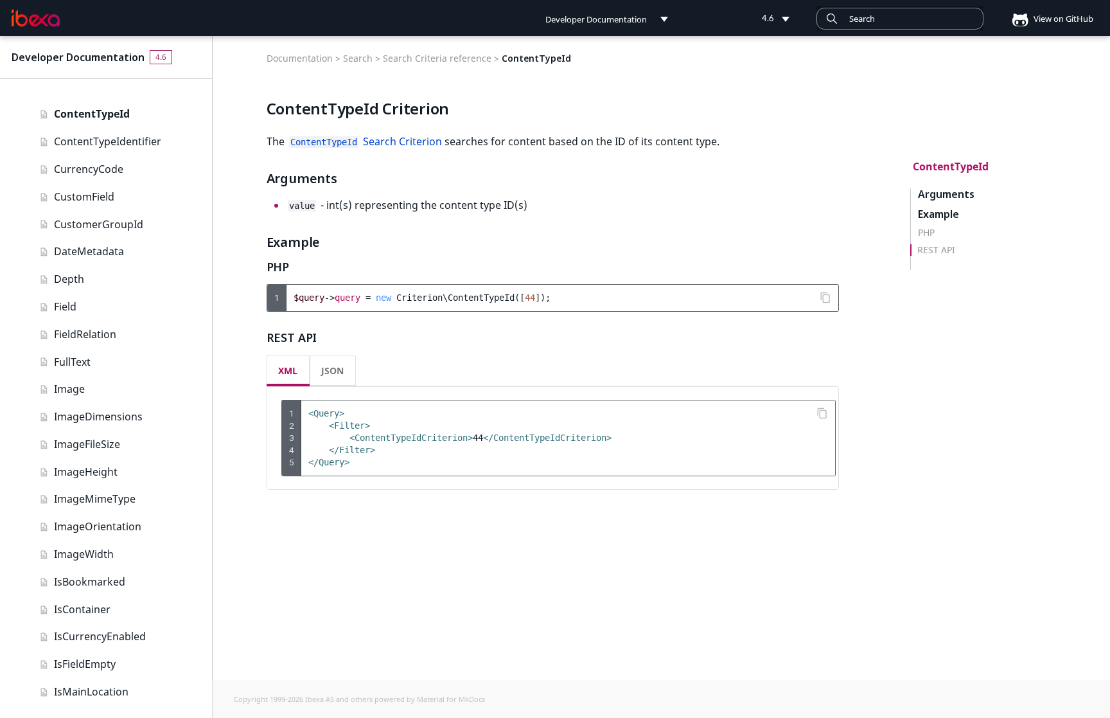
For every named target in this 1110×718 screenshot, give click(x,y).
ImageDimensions (98, 416)
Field (65, 307)
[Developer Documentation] (36, 18)
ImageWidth (84, 554)
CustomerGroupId (98, 224)
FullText (72, 362)
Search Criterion (366, 141)
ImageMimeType (95, 499)
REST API (936, 250)
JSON (332, 370)
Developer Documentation (78, 57)
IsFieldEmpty (85, 664)
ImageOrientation (97, 526)
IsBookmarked (89, 582)
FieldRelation (85, 334)
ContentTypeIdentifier (107, 141)
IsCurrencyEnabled (100, 636)
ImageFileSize (87, 444)
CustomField (84, 197)
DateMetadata (89, 251)
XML (287, 370)
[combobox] (899, 19)
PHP (926, 232)
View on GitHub (1062, 18)
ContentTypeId (92, 114)
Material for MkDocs (451, 699)
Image (69, 389)
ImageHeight (86, 472)
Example (938, 214)
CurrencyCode (88, 169)
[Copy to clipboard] (825, 297)
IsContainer (82, 609)
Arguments (946, 194)
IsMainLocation (91, 692)
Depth (69, 279)
